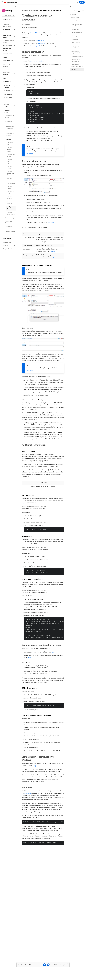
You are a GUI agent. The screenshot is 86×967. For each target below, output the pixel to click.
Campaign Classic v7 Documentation (50, 10)
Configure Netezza (9, 179)
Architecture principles (7, 86)
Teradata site (27, 793)
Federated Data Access (36, 33)
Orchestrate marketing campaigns (8, 41)
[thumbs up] (44, 964)
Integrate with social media (8, 77)
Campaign (35, 10)
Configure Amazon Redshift (9, 149)
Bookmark (75, 11)
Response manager (7, 45)
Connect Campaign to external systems (8, 110)
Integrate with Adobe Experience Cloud (8, 61)
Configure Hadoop (9, 167)
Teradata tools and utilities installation (76, 60)
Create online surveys (6, 56)
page (23, 503)
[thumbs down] (48, 964)
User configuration (76, 36)
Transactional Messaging (6, 73)
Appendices (6, 235)
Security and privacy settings (8, 93)
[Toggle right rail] (70, 7)
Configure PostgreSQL (10, 187)
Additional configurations (76, 32)
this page (52, 251)
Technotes (5, 245)
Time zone (73, 69)
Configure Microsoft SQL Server (10, 173)
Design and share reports (7, 49)
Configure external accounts (9, 116)
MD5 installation (75, 39)
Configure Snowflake (9, 197)
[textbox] (8, 15)
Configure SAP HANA (10, 192)
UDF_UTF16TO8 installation (75, 47)
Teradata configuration (76, 17)
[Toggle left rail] (15, 7)
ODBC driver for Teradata (37, 61)
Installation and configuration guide (8, 82)
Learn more (29, 153)
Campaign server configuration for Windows (77, 65)
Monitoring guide (7, 238)
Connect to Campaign (6, 105)
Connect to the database (8, 222)
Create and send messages (7, 36)
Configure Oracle (11, 183)
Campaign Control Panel (8, 249)
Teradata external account (77, 21)
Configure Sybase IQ (9, 202)
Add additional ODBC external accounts (77, 25)
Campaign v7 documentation (7, 25)
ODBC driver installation (77, 56)
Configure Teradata (9, 207)
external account (41, 43)
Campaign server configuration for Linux (76, 52)
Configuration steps (10, 143)
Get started (6, 33)
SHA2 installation (76, 42)
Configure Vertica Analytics (11, 213)
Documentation (26, 10)
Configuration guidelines (9, 138)
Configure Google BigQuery (9, 161)
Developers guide (7, 242)
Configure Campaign (9, 102)
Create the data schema (8, 227)
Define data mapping (10, 231)
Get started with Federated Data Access (10, 128)
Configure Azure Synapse (11, 155)
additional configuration (34, 46)
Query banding (75, 29)
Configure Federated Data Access (8, 121)
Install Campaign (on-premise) (8, 98)
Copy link (82, 11)
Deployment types (8, 90)
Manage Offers (6, 70)
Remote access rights (10, 218)
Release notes (6, 29)
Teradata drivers (40, 40)
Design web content (8, 53)
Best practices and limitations (10, 134)
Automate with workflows (6, 65)
